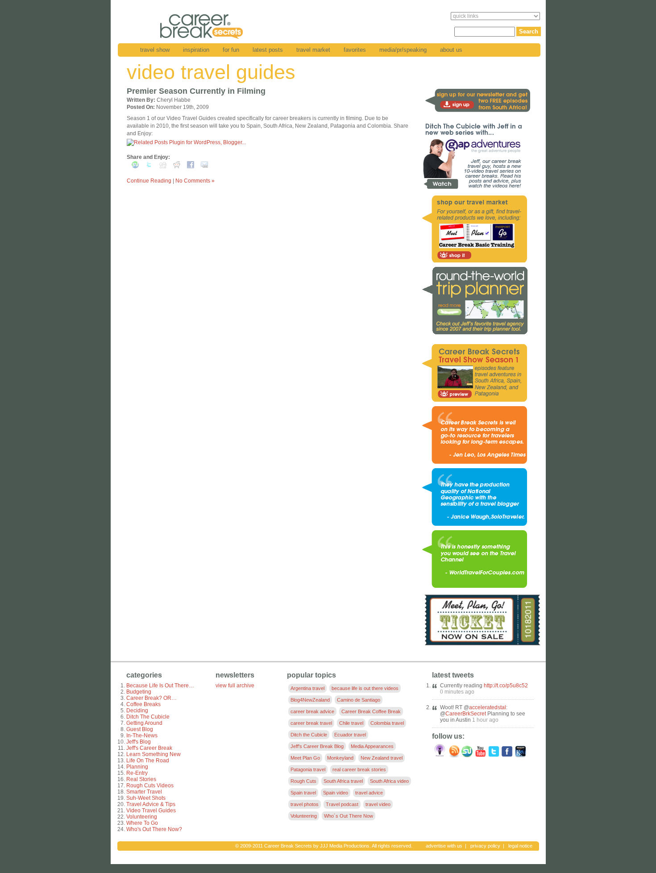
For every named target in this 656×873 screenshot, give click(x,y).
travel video (377, 804)
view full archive (235, 685)
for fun (231, 49)
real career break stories (359, 769)
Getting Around (144, 723)
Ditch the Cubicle (148, 717)
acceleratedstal (487, 707)
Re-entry (137, 773)
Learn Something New (153, 754)
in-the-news (142, 735)
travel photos (305, 804)
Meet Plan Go (305, 758)
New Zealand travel (382, 758)
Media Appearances (372, 746)
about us (451, 49)
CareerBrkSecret (465, 714)
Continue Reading (149, 181)
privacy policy (485, 845)
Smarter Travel (144, 792)
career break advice (312, 711)
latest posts (268, 49)
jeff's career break (149, 748)
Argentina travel (307, 688)
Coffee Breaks (143, 704)
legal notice (520, 845)
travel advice (369, 792)
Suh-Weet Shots (146, 798)
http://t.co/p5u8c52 (506, 685)
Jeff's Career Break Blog (317, 746)
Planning (137, 767)
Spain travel (303, 792)
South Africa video (389, 781)
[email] (204, 166)
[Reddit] (176, 166)
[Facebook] (190, 166)
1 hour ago (485, 720)
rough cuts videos (150, 785)
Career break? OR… (151, 698)
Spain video (335, 792)
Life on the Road (147, 760)
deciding (137, 710)
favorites (355, 49)
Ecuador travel (350, 734)
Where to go (142, 823)
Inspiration (196, 49)
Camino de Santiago (358, 700)
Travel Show (155, 49)
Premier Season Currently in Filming (196, 91)
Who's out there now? (154, 829)
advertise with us (444, 845)
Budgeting (138, 692)
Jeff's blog (138, 742)
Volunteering (141, 817)
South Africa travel (343, 781)
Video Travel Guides (151, 810)
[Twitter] (149, 166)
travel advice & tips (150, 804)
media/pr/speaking (403, 49)
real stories (141, 779)
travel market (313, 49)
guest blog (139, 729)
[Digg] (162, 166)
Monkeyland (340, 758)
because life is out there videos (365, 688)
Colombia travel (387, 723)
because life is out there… (160, 685)
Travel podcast (342, 804)
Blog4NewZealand (310, 700)
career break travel (311, 723)
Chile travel (351, 723)
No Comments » (195, 181)
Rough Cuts (303, 781)
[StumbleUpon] (135, 166)
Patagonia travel (308, 769)
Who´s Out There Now (348, 816)
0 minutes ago (457, 692)
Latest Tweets (453, 675)
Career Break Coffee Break (371, 711)
